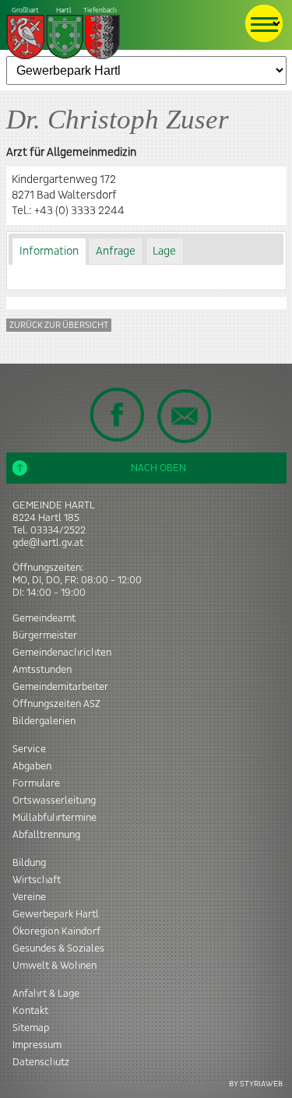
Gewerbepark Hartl (55, 914)
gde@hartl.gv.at (47, 543)
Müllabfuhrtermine (54, 817)
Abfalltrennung (46, 835)
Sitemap (30, 1028)
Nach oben (158, 468)
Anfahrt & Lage (45, 993)
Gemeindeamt (44, 618)
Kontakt (30, 1011)
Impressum (37, 1045)
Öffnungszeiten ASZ (56, 704)
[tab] (49, 251)
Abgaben (31, 766)
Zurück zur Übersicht (58, 325)
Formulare (36, 783)
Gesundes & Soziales (58, 948)
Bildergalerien (44, 721)
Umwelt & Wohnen (54, 965)
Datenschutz (40, 1062)
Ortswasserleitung (54, 800)
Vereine (29, 897)
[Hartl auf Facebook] (117, 414)
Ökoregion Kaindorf (56, 931)
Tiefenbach (64, 10)
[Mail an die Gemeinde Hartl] (184, 416)
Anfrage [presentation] (115, 252)
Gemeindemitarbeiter (60, 687)
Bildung (29, 863)
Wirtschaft (36, 880)
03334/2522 (58, 530)
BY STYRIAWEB (256, 1084)
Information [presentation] (49, 252)
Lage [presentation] (164, 252)
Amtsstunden (42, 669)
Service (29, 749)
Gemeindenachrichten (61, 652)
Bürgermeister (44, 635)
